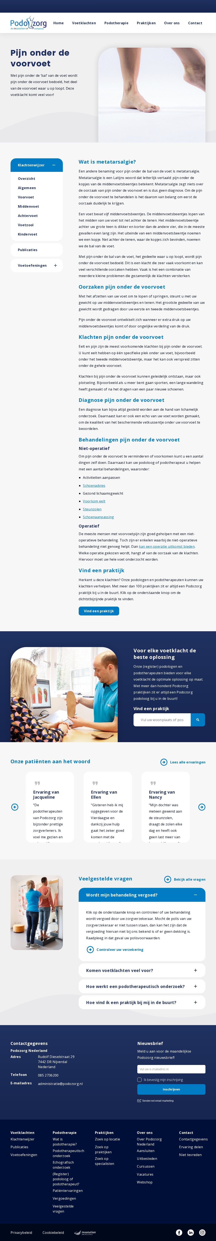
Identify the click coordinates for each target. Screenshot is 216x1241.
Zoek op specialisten (104, 1161)
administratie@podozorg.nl (60, 1083)
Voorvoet (26, 197)
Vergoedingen (64, 1198)
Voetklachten (84, 23)
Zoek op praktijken (103, 1149)
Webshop (145, 1182)
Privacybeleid (21, 1232)
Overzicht (26, 178)
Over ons (172, 23)
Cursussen (145, 1166)
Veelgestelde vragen (63, 1209)
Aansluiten (145, 1150)
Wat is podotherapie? (65, 1142)
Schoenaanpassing (98, 517)
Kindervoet (27, 234)
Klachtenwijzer (31, 165)
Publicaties (28, 250)
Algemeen (27, 188)
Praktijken (146, 23)
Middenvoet (28, 206)
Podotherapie (116, 23)
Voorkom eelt (94, 501)
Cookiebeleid (53, 1232)
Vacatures (145, 1174)
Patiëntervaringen (68, 1190)
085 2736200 (48, 1075)
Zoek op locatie (107, 1139)
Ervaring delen (191, 1147)
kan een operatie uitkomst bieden (167, 546)
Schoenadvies (94, 485)
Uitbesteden (147, 1158)
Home (58, 23)
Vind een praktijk (99, 611)
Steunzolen (92, 509)
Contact (195, 23)
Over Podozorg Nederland (149, 1142)
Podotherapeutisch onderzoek (68, 1153)
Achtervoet (28, 215)
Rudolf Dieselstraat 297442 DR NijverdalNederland (56, 1061)
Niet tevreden (190, 1154)
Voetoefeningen (32, 265)
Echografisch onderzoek (63, 1165)
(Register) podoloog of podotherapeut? (66, 1179)
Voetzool (26, 225)
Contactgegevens (193, 1139)
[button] (57, 165)
